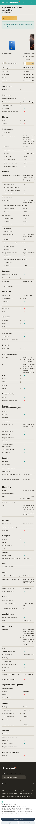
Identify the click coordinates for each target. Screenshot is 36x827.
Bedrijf (4, 783)
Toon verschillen (12, 63)
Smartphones (27, 791)
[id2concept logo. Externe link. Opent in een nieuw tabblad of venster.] (2, 802)
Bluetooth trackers (22, 796)
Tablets (4, 793)
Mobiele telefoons (7, 791)
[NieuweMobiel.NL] (11, 2)
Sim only (17, 791)
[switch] (4, 63)
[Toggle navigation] (3, 2)
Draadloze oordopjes (8, 796)
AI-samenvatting (10, 18)
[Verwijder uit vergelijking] (24, 63)
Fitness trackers (25, 793)
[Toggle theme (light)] (24, 2)
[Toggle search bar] (28, 2)
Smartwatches (13, 793)
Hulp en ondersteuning (10, 777)
